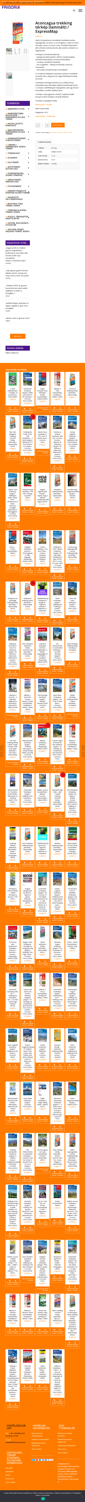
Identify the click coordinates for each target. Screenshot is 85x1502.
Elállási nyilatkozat (12, 353)
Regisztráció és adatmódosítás (37, 1434)
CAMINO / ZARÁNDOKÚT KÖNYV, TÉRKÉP (16, 147)
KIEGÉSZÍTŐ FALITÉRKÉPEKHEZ (14, 198)
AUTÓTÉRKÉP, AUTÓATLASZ (17, 168)
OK (43, 1499)
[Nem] (82, 1496)
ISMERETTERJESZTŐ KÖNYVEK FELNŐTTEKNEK (18, 192)
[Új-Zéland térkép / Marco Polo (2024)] (1, 751)
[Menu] (79, 10)
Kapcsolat (9, 1468)
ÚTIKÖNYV (18, 157)
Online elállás (10, 1482)
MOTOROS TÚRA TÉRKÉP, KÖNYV (14, 204)
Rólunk (8, 1475)
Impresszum (62, 1449)
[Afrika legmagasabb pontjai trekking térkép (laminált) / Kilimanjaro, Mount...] (83, 751)
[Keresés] (73, 10)
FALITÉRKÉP (18, 162)
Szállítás (4, 1)
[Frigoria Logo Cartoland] (13, 10)
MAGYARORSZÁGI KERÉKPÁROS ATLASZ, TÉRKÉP (17, 132)
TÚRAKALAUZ (18, 153)
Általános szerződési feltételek (65, 1434)
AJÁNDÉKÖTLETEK (18, 108)
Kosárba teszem (58, 125)
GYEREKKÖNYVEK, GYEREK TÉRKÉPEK (17, 174)
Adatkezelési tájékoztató (66, 1446)
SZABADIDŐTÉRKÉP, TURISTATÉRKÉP (17, 139)
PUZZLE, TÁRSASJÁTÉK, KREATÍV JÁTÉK (17, 217)
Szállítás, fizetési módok (40, 1439)
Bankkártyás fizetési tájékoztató (39, 1444)
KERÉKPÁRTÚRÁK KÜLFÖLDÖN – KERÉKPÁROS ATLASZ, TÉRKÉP (17, 116)
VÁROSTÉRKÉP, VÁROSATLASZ (13, 180)
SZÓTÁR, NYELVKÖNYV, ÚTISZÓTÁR (17, 224)
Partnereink (10, 1479)
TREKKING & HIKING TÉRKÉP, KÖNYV (16, 211)
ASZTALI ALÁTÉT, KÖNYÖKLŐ (14, 124)
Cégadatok (9, 1471)
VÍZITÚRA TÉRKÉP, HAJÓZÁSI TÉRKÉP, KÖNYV (17, 230)
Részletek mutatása (15, 410)
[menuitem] (5, 1)
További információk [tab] (44, 142)
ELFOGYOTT (39, 408)
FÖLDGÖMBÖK (18, 186)
